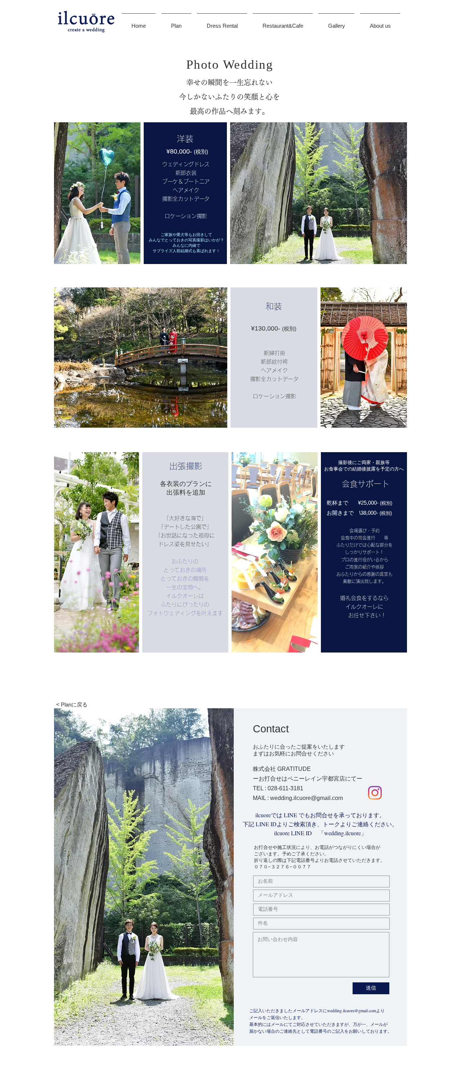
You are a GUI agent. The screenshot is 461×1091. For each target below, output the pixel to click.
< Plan (63, 704)
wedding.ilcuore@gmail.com (351, 1010)
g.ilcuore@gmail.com (316, 798)
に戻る (79, 704)
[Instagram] (375, 793)
